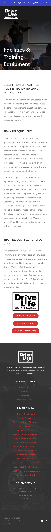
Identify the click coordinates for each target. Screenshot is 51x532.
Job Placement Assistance (25, 454)
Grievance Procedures (25, 458)
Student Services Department (25, 462)
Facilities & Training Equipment (26, 471)
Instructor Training (25, 399)
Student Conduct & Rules (25, 446)
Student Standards (25, 430)
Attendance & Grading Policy (25, 434)
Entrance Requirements (25, 414)
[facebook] (38, 521)
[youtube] (42, 521)
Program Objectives (25, 418)
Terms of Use (25, 391)
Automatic (25, 395)
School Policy (25, 426)
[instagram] (46, 521)
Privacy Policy (25, 387)
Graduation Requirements (25, 450)
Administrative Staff (25, 475)
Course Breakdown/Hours (25, 442)
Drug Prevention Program (25, 467)
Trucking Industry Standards (26, 422)
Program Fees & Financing (26, 438)
